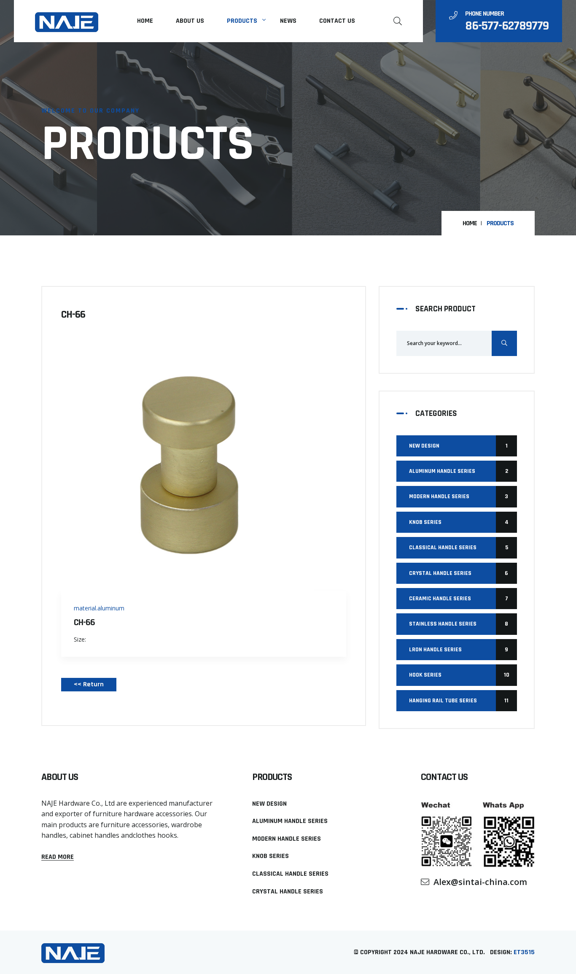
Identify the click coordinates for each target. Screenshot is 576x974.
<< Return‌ (89, 684)
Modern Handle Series (458, 496)
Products (242, 20)
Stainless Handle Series (458, 624)
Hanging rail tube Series (459, 700)
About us (190, 20)
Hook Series (459, 675)
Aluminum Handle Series (458, 471)
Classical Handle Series (458, 547)
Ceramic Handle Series (458, 598)
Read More (57, 857)
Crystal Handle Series (458, 573)
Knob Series (459, 522)
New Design (458, 446)
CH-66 (84, 622)
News (288, 20)
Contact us (337, 20)
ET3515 (524, 952)
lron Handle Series (458, 649)
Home (145, 20)
